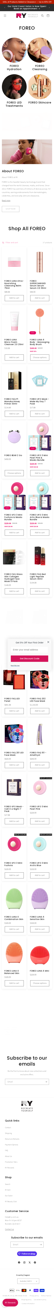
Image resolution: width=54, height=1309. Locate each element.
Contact (8, 1127)
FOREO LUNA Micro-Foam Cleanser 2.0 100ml (11, 1031)
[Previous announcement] (4, 7)
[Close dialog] (48, 642)
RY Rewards (9, 1168)
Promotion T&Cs (11, 1162)
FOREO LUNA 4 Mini (39, 971)
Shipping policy (26, 1300)
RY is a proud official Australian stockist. (27, 200)
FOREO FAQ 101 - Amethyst (38, 754)
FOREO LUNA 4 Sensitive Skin (37, 918)
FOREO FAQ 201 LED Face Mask (14, 754)
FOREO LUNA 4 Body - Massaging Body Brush (39, 342)
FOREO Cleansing (39, 67)
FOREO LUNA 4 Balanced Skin (11, 972)
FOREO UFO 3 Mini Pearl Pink (39, 808)
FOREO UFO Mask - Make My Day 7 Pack (39, 401)
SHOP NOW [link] (11, 209)
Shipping (8, 1133)
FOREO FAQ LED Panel (12, 700)
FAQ (6, 1150)
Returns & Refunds (12, 1139)
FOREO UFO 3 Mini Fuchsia (13, 864)
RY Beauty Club (11, 1201)
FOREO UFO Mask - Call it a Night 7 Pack (13, 809)
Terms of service (46, 1296)
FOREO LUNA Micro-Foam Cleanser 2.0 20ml (13, 342)
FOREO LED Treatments (14, 104)
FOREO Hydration (14, 67)
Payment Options (11, 1145)
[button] (5, 15)
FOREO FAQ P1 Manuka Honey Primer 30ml (12, 401)
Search (7, 1184)
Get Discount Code (29, 658)
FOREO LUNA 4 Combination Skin (13, 918)
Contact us (9, 1229)
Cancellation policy (40, 1300)
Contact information (28, 1304)
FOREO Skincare (39, 102)
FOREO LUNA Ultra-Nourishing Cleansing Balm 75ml (14, 284)
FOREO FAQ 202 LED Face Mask (38, 700)
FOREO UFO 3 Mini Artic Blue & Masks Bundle (39, 517)
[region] (27, 2)
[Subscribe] (46, 1082)
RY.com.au (11, 1296)
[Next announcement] (49, 7)
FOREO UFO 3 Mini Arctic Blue (39, 864)
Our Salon (8, 1195)
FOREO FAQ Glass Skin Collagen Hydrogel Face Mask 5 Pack (13, 577)
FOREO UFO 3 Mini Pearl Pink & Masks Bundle (39, 457)
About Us (8, 1156)
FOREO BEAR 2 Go (13, 455)
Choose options (40, 357)
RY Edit (7, 1190)
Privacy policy (34, 1296)
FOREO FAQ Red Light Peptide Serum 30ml (38, 576)
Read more (6, 200)
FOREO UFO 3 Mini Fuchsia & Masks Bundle (13, 517)
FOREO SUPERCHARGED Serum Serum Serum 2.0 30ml (38, 284)
